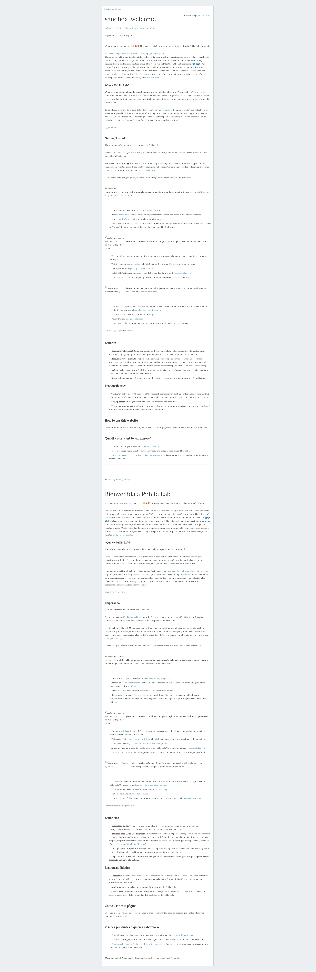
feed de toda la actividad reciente (151, 785)
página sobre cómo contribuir (136, 739)
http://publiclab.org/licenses (131, 844)
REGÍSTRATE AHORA (115, 592)
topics (136, 223)
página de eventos (192, 798)
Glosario (115, 939)
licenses (196, 365)
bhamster (111, 28)
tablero (117, 781)
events (181, 323)
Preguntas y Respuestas (160, 678)
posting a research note (141, 268)
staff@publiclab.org (149, 446)
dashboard (121, 306)
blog (151, 314)
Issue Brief (124, 214)
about (118, 9)
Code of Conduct (153, 77)
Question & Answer (145, 210)
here (205, 427)
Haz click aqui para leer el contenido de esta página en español (134, 53)
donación (124, 752)
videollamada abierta (132, 617)
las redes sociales (139, 794)
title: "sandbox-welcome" (189, 15)
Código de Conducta (122, 535)
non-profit (165, 110)
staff (184, 110)
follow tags (124, 256)
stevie (143, 28)
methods (122, 219)
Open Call (120, 152)
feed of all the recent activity (146, 310)
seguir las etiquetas (128, 731)
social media (137, 319)
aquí (125, 916)
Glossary (115, 451)
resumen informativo (131, 682)
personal (205, 571)
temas (122, 695)
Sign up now (110, 127)
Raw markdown (203, 15)
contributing (134, 264)
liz (133, 28)
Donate (114, 277)
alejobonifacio (124, 28)
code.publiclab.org (146, 170)
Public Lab (109, 9)
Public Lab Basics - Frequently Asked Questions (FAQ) (136, 455)
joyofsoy (151, 28)
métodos (122, 690)
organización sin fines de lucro (181, 571)
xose (137, 28)
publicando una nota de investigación (149, 743)
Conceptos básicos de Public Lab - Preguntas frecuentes (138, 944)
